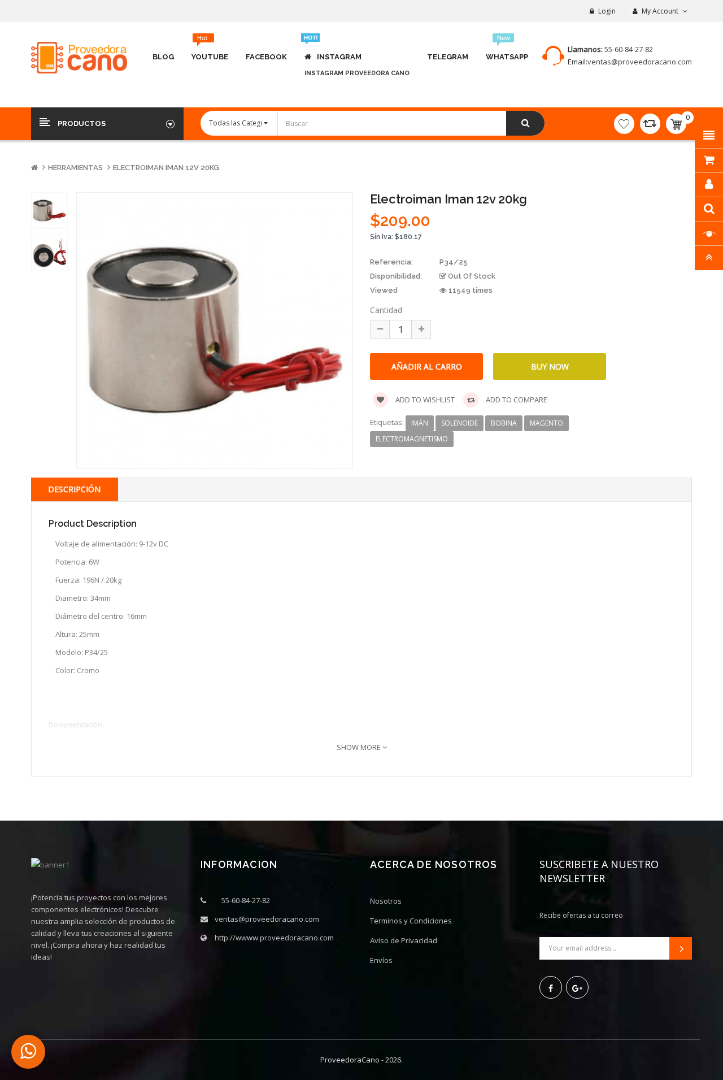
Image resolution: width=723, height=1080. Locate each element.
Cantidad (386, 310)
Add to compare (515, 399)
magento (546, 423)
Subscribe (680, 948)
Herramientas (75, 167)
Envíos (381, 960)
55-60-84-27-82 (628, 49)
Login (607, 11)
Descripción (74, 489)
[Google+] (577, 987)
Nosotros (386, 901)
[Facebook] (550, 987)
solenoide (459, 423)
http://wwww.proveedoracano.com (274, 937)
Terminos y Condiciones (411, 921)
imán (419, 423)
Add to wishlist (424, 399)
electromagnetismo (412, 439)
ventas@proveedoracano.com (639, 62)
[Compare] (650, 124)
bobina (504, 423)
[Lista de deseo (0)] (624, 124)
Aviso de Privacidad (403, 940)
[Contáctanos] (28, 1052)
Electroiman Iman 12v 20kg (166, 167)
